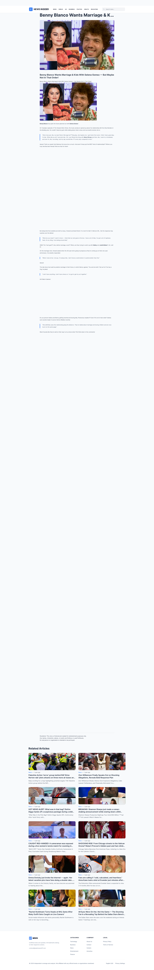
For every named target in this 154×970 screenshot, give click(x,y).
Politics (79, 9)
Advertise (89, 951)
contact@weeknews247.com (37, 948)
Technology (73, 941)
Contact (89, 944)
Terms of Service (108, 944)
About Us (89, 941)
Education (94, 9)
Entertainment (74, 951)
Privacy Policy (107, 941)
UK (66, 9)
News (55, 9)
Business (72, 9)
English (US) (109, 963)
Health (86, 9)
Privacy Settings (120, 963)
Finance (72, 954)
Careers (89, 948)
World (61, 9)
